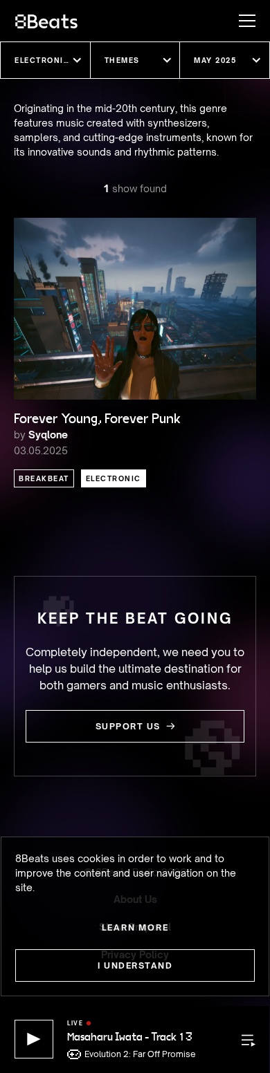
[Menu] (240, 21)
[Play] (34, 1039)
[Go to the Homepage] (46, 21)
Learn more (135, 927)
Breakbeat (44, 478)
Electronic (113, 478)
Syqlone (48, 434)
